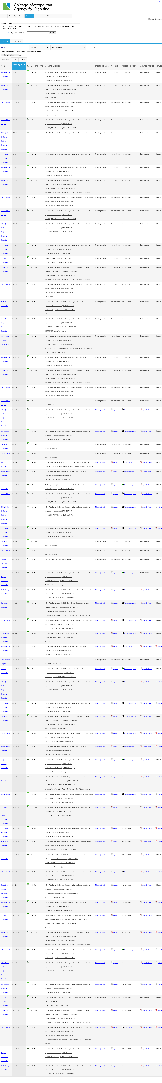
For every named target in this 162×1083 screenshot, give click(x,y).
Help (20, 55)
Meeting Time (37, 66)
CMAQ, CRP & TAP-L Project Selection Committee (5, 141)
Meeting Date (18, 64)
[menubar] (13, 59)
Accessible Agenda (130, 410)
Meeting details (100, 410)
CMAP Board (5, 103)
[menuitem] (5, 59)
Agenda (115, 410)
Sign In (159, 1)
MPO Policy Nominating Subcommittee (5, 340)
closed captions (99, 47)
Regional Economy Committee (4, 564)
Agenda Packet (147, 410)
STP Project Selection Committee (5, 158)
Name (3, 66)
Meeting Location (52, 66)
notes (91, 47)
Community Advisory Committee (5, 637)
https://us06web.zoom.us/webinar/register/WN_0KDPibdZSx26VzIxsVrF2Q (69, 466)
